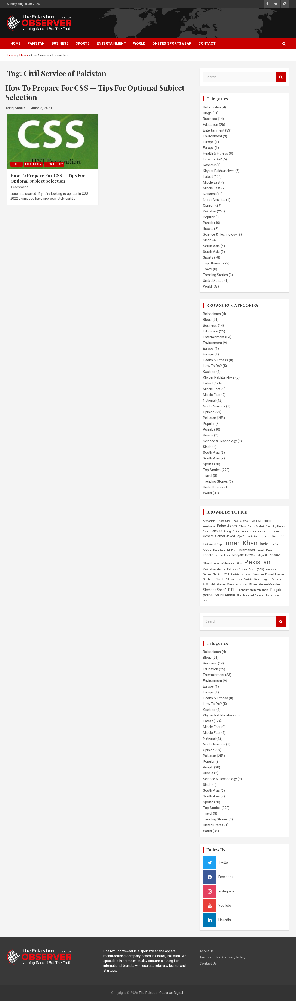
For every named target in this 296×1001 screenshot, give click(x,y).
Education (33, 164)
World (139, 43)
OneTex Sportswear (171, 43)
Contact (207, 43)
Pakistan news (233, 579)
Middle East (211, 182)
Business (60, 43)
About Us (207, 951)
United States (213, 281)
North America (214, 200)
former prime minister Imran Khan (260, 531)
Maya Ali (263, 555)
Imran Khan (241, 543)
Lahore (208, 555)
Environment (212, 136)
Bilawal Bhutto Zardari (251, 526)
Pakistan (36, 43)
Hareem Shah (270, 536)
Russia (208, 229)
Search (281, 77)
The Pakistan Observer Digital (161, 993)
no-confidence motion (228, 563)
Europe (208, 142)
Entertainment (111, 43)
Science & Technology (220, 234)
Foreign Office (231, 531)
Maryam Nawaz (244, 555)
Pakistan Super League (257, 579)
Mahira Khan (222, 555)
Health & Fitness (215, 153)
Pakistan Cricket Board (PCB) (245, 569)
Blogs (16, 164)
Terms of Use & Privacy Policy (222, 957)
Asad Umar (225, 521)
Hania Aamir (254, 536)
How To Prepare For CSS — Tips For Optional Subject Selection (47, 178)
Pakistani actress (240, 574)
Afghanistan (210, 521)
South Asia (211, 246)
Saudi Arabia (225, 595)
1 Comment (19, 187)
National (209, 194)
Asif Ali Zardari (261, 521)
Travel (207, 269)
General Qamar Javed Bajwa (223, 536)
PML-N (209, 584)
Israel (260, 550)
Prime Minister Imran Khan (237, 584)
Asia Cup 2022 (242, 521)
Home (15, 43)
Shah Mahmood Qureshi (250, 595)
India (264, 544)
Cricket (216, 531)
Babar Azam (227, 526)
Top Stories (212, 263)
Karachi (270, 550)
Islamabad (247, 550)
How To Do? (54, 164)
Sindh (207, 240)
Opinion (208, 205)
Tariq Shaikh (15, 108)
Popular (209, 217)
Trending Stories (215, 275)
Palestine (277, 579)
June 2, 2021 (41, 108)
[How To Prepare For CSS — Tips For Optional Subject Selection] (53, 141)
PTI (231, 590)
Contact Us (208, 963)
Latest (208, 176)
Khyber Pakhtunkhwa (218, 171)
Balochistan (212, 107)
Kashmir (209, 165)
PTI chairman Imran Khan (252, 590)
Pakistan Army (214, 569)
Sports (83, 43)
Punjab (208, 223)
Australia (209, 526)
